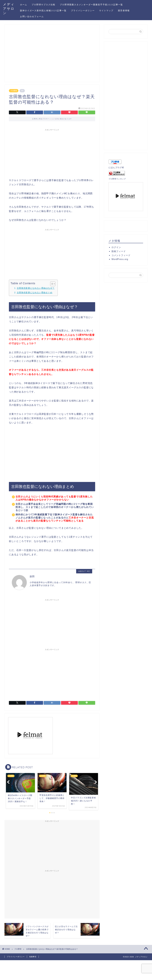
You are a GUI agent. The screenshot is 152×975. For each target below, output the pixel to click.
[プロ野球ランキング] (126, 173)
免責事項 (32, 957)
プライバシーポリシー (83, 10)
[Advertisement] (52, 54)
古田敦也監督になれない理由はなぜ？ (36, 288)
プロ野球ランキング (117, 179)
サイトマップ (106, 10)
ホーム (23, 4)
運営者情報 (124, 10)
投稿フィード (118, 251)
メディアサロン (9, 8)
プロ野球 (13, 91)
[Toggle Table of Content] (51, 283)
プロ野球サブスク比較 (43, 4)
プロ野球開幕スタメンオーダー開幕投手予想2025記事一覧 (91, 4)
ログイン (116, 247)
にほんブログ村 (116, 167)
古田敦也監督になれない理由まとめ (34, 292)
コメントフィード (120, 255)
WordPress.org (119, 259)
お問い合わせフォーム (32, 16)
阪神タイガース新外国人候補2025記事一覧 (43, 10)
